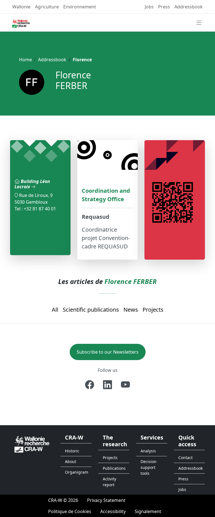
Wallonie (21, 7)
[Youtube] (125, 384)
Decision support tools (148, 467)
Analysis (148, 450)
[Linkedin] (107, 384)
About (70, 461)
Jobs (149, 7)
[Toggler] (199, 23)
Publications (114, 468)
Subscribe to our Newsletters (108, 352)
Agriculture (47, 7)
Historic (72, 450)
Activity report (109, 481)
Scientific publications (91, 309)
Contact (185, 457)
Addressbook (188, 7)
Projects (152, 309)
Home (25, 60)
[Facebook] (89, 384)
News (130, 309)
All (55, 309)
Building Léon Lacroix (32, 184)
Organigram (76, 472)
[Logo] (32, 443)
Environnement (79, 7)
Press (164, 7)
